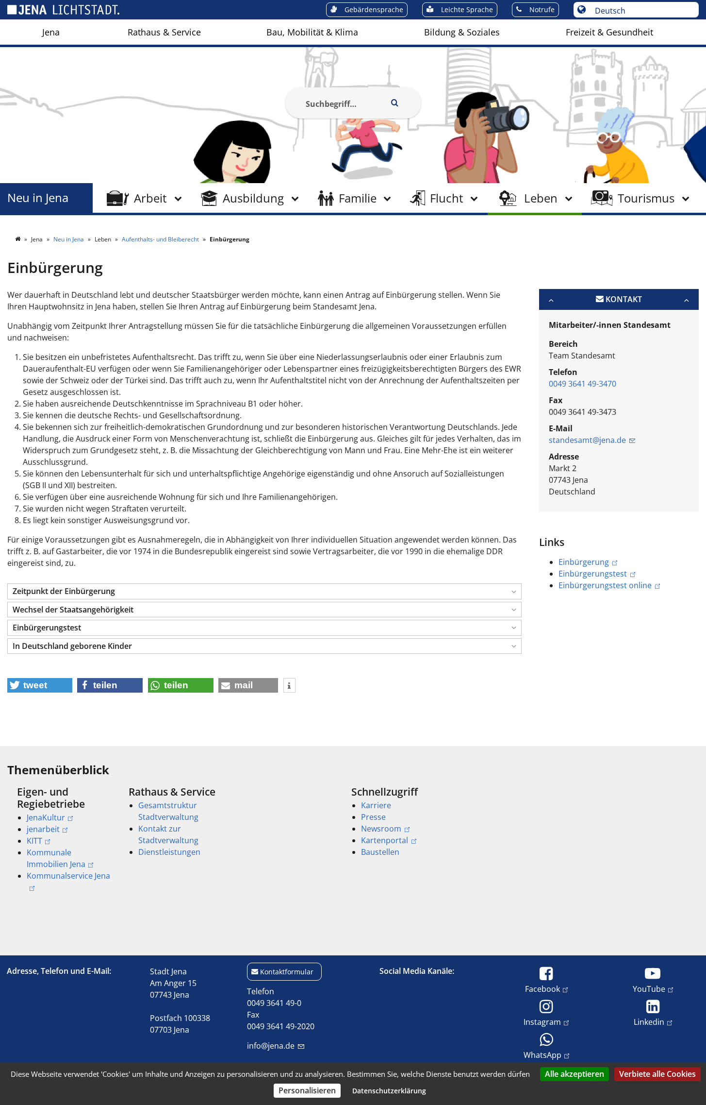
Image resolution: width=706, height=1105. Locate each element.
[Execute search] (395, 103)
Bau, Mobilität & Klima (312, 32)
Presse (373, 817)
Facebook (542, 988)
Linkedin (649, 1021)
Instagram (542, 1021)
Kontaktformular (286, 971)
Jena (51, 32)
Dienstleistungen (169, 852)
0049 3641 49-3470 (582, 383)
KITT (34, 840)
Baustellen (380, 852)
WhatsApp (542, 1054)
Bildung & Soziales (462, 32)
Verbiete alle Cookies (657, 1074)
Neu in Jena (37, 198)
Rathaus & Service (164, 32)
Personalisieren (307, 1090)
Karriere (376, 805)
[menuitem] (51, 32)
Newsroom (381, 828)
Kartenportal (384, 840)
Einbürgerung (583, 562)
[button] (264, 591)
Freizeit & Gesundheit (609, 32)
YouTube (649, 988)
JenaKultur (46, 817)
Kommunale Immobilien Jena (56, 858)
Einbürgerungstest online (605, 585)
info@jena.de (271, 1045)
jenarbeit (43, 829)
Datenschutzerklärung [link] (389, 1090)
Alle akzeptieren (574, 1074)
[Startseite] (18, 239)
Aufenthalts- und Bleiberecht (161, 239)
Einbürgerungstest (592, 573)
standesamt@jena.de (587, 440)
